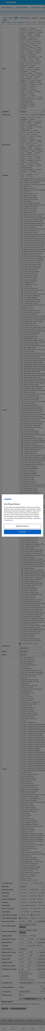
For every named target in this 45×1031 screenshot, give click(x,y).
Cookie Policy (37, 518)
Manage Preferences (22, 526)
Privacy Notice (8, 520)
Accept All (22, 531)
